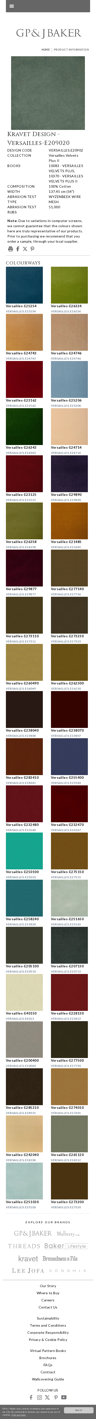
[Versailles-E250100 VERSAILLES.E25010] (25, 851)
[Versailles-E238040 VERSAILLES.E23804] (25, 709)
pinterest (55, 1397)
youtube (63, 1397)
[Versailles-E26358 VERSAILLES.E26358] (25, 520)
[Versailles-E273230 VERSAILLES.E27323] (70, 615)
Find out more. (19, 1415)
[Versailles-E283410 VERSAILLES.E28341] (25, 756)
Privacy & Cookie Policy (48, 1339)
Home (46, 49)
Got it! (78, 1410)
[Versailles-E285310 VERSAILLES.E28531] (25, 1086)
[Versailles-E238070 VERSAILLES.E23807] (70, 709)
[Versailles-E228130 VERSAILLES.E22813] (70, 992)
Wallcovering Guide (48, 1379)
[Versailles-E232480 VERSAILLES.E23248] (25, 803)
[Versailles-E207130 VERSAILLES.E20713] (70, 945)
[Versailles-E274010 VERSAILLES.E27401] (70, 1086)
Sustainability (48, 1318)
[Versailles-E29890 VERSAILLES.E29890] (70, 473)
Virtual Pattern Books (48, 1351)
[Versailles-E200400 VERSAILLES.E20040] (25, 1039)
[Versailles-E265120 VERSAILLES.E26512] (70, 1133)
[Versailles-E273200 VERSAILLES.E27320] (70, 1181)
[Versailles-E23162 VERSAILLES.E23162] (25, 379)
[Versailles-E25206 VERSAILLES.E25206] (70, 379)
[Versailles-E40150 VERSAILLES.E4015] (25, 992)
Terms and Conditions (48, 1325)
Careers (48, 1300)
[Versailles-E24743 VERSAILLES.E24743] (25, 332)
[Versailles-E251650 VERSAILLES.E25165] (70, 898)
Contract (48, 1372)
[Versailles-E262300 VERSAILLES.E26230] (70, 662)
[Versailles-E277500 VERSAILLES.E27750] (70, 1039)
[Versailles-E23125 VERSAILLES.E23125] (25, 473)
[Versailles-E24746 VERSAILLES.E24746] (70, 332)
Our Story (48, 1286)
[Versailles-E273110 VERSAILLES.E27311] (25, 615)
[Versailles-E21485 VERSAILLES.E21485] (70, 520)
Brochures (48, 1358)
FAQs (48, 1365)
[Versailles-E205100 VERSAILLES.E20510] (25, 945)
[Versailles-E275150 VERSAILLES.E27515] (70, 851)
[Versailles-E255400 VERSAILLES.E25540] (70, 756)
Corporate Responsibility (48, 1332)
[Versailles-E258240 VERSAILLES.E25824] (25, 898)
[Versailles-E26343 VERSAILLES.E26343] (25, 426)
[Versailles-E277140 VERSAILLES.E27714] (70, 568)
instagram (39, 1397)
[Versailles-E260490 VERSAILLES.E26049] (25, 662)
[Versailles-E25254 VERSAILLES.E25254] (25, 285)
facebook (31, 1397)
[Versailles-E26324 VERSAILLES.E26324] (70, 285)
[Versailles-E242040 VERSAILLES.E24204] (25, 1133)
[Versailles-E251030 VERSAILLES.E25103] (25, 1181)
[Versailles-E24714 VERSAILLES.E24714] (70, 426)
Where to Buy (48, 1293)
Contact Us (48, 1307)
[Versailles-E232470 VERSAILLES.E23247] (70, 803)
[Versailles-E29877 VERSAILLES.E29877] (25, 568)
